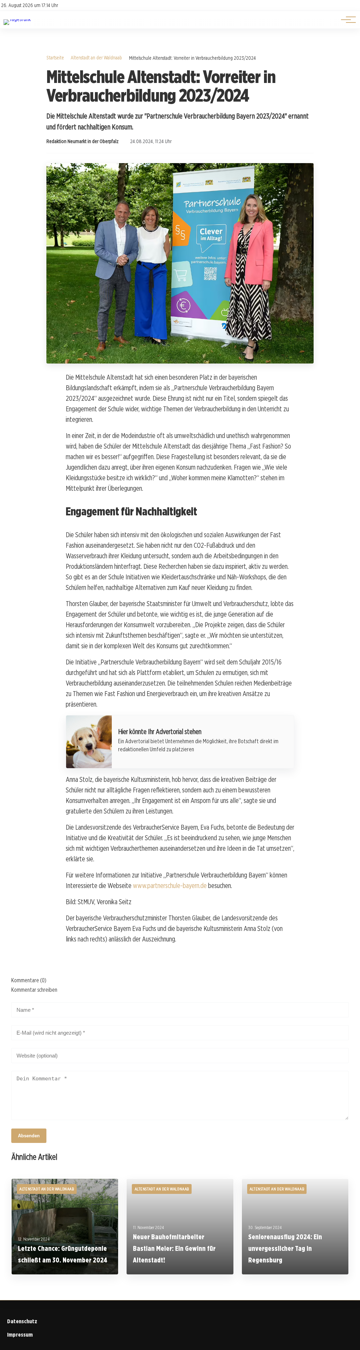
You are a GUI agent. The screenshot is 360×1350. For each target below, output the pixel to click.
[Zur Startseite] (17, 19)
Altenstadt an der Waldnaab (96, 57)
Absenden (29, 1135)
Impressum (20, 1334)
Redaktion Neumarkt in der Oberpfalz (82, 141)
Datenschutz (22, 1321)
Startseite (55, 57)
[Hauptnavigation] (346, 20)
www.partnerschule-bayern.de (170, 885)
